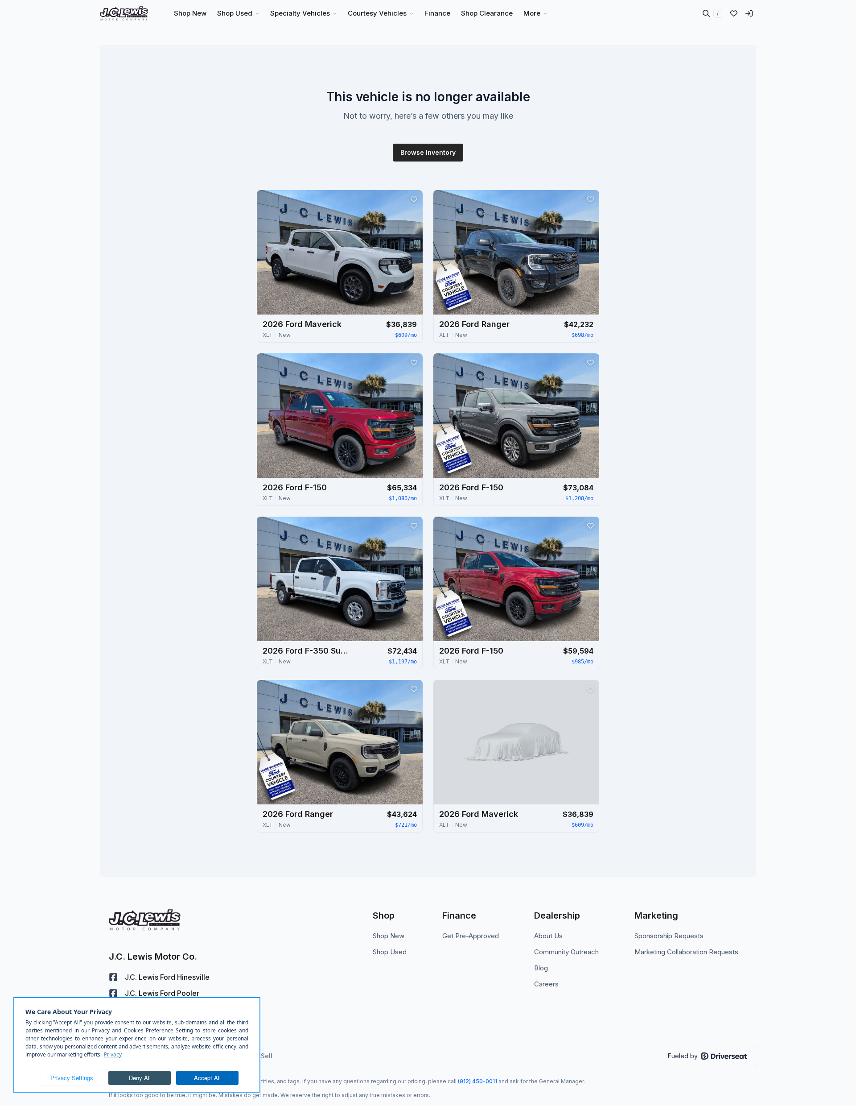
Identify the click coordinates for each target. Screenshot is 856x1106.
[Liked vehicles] (734, 13)
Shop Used (390, 952)
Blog (541, 968)
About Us (548, 936)
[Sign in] (749, 13)
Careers (546, 984)
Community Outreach (566, 952)
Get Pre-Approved (470, 936)
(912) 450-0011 (477, 1081)
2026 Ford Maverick (302, 324)
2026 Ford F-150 (295, 487)
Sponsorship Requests (669, 936)
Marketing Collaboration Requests (686, 952)
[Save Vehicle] (413, 199)
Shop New (388, 936)
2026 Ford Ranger (474, 324)
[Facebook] (113, 977)
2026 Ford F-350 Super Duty (307, 650)
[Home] (124, 13)
